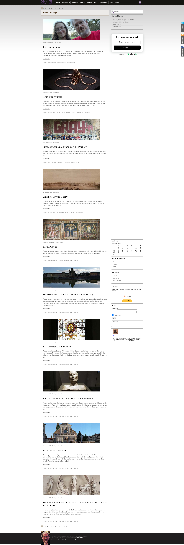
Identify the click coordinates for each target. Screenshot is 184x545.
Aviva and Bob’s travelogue (121, 22)
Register (115, 321)
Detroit (51, 62)
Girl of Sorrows (117, 280)
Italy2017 (75, 260)
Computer (74, 2)
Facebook (116, 262)
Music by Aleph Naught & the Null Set (123, 20)
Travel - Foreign (76, 112)
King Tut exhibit (52, 96)
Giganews (116, 278)
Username (114, 308)
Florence (52, 260)
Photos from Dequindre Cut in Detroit (65, 146)
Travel (95, 2)
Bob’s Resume (117, 26)
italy (56, 260)
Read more (46, 59)
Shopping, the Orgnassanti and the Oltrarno (68, 294)
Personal (63, 62)
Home (77, 539)
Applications (65, 2)
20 (59, 8)
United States (71, 62)
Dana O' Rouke (125, 289)
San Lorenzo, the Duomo (57, 346)
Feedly (115, 264)
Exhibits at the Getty (55, 196)
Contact (117, 2)
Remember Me (118, 315)
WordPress (80, 537)
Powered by (122, 54)
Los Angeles (60, 112)
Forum (111, 2)
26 (66, 8)
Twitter (114, 266)
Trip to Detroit (51, 47)
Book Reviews (117, 24)
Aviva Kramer (117, 276)
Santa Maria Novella (55, 450)
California (52, 112)
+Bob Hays (116, 335)
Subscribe (127, 48)
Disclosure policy (68, 539)
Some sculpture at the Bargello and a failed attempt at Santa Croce (75, 504)
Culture (82, 2)
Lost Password (117, 324)
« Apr (113, 254)
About (57, 2)
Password (114, 311)
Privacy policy (56, 539)
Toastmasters (103, 2)
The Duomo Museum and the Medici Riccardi (68, 398)
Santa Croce (50, 246)
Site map (89, 2)
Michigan (57, 62)
